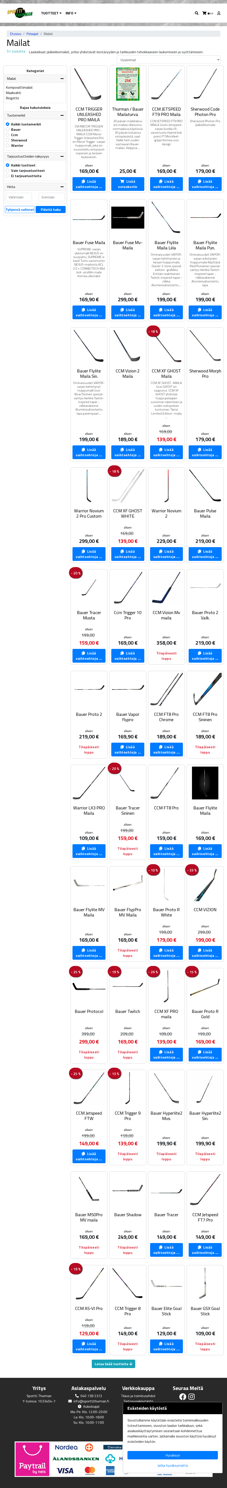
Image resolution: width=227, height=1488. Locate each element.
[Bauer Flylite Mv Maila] (89, 884)
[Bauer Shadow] (127, 1189)
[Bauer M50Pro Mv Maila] (89, 1189)
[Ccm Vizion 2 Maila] (127, 345)
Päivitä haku (51, 209)
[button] (197, 13)
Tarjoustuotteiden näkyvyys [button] (28, 156)
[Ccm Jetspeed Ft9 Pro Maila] (166, 84)
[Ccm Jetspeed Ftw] (89, 1088)
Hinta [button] (11, 186)
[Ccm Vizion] (205, 884)
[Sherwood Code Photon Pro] (205, 84)
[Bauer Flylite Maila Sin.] (89, 345)
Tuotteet (50, 13)
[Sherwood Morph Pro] (205, 345)
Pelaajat (32, 33)
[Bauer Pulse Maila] (205, 485)
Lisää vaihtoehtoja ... (89, 184)
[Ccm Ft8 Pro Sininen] (205, 689)
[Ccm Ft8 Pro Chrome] (166, 689)
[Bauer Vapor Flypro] (127, 689)
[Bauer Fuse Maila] (89, 217)
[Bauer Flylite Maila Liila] (166, 217)
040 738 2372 (91, 1395)
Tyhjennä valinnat (20, 209)
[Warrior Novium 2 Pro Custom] (89, 485)
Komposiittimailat (19, 87)
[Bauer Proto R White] (166, 884)
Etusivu (15, 33)
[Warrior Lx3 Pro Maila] (89, 783)
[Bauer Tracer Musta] (89, 587)
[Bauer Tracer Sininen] (127, 783)
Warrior (17, 145)
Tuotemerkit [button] (16, 115)
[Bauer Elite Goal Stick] (166, 1283)
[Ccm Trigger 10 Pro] (127, 587)
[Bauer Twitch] (127, 986)
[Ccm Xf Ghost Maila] (166, 345)
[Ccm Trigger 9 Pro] (127, 1088)
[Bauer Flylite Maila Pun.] (205, 217)
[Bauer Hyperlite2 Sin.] (205, 1088)
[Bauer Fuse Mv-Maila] (127, 217)
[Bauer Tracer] (166, 1189)
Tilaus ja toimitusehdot (138, 1395)
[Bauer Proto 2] (89, 689)
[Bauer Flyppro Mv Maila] (127, 884)
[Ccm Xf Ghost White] (127, 485)
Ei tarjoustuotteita (26, 175)
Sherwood (19, 140)
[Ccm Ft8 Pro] (166, 783)
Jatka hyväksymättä (172, 1465)
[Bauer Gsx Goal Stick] (205, 1283)
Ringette (12, 98)
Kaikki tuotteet (23, 165)
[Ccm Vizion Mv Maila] (166, 587)
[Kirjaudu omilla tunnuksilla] (219, 13)
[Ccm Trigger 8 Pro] (127, 1283)
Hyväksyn (172, 1455)
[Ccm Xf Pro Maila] (166, 986)
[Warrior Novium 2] (166, 485)
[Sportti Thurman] (20, 13)
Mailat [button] (11, 78)
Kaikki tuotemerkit (26, 124)
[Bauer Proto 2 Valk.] (205, 587)
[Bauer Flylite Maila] (205, 783)
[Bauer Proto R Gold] (205, 986)
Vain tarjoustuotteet (28, 170)
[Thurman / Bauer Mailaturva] (127, 84)
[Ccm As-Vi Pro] (89, 1283)
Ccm (14, 134)
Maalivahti (13, 92)
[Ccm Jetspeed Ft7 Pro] (205, 1189)
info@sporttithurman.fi (91, 1401)
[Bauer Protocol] (89, 986)
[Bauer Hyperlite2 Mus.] (166, 1088)
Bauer (16, 129)
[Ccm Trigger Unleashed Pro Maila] (89, 84)
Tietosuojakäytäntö (138, 1401)
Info (70, 13)
